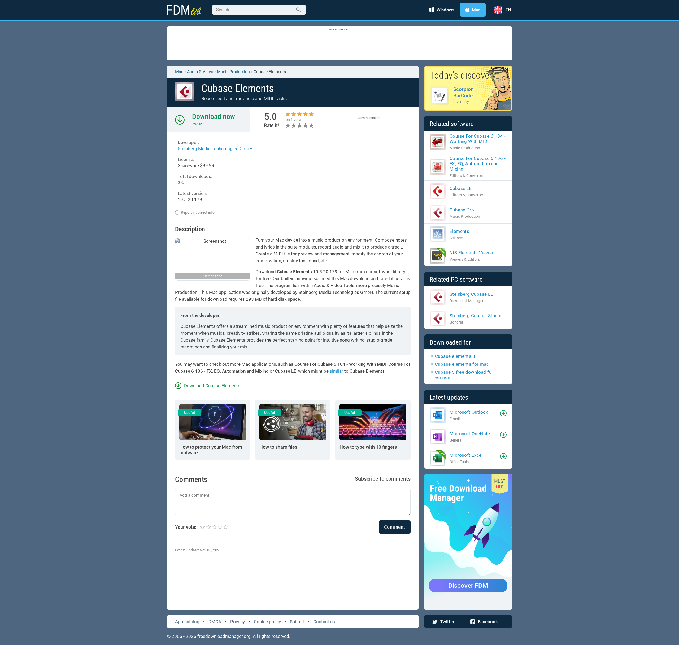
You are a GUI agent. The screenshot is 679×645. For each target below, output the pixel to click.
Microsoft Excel (466, 455)
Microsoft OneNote (470, 433)
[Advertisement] (339, 44)
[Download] (503, 413)
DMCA (214, 621)
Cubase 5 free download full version (464, 374)
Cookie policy (267, 621)
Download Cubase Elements (212, 385)
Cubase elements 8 (455, 356)
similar (336, 371)
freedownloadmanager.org (224, 636)
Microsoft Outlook (469, 412)
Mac (179, 71)
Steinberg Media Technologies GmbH (215, 148)
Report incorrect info (198, 212)
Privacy (237, 621)
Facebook (488, 621)
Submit (297, 621)
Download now (213, 116)
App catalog (187, 621)
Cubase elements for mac (462, 364)
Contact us (324, 621)
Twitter (447, 621)
